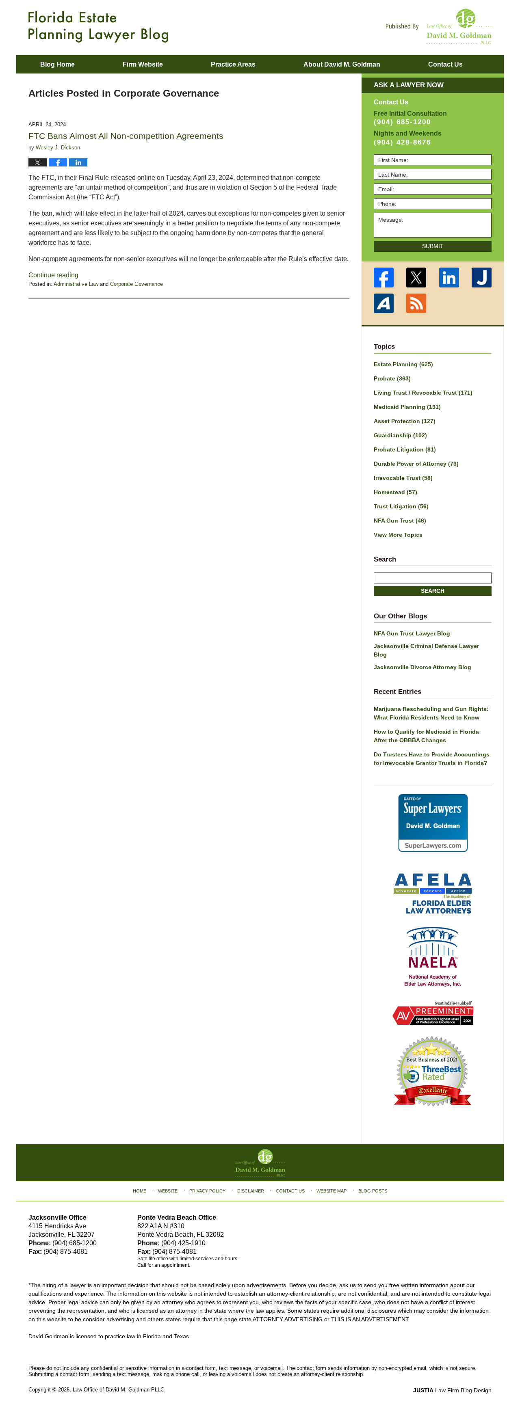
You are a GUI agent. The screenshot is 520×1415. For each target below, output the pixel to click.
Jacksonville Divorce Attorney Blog (422, 667)
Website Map (331, 1190)
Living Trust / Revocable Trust (423, 392)
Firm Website (143, 64)
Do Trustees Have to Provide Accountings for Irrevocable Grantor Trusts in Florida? (432, 758)
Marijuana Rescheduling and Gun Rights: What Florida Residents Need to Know (431, 713)
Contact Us (290, 1190)
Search (432, 591)
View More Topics (398, 534)
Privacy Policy (207, 1190)
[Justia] (482, 277)
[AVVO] (383, 303)
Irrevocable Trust (403, 478)
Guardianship (400, 435)
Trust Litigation (401, 506)
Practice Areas (233, 64)
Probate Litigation (405, 449)
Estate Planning (403, 364)
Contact (445, 64)
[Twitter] (416, 277)
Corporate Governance (136, 284)
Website (168, 1190)
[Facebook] (383, 277)
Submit (433, 246)
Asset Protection (405, 421)
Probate (392, 378)
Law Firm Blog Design (452, 1390)
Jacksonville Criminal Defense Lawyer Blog (426, 650)
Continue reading (53, 275)
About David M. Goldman (341, 64)
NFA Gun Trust (400, 520)
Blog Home (57, 64)
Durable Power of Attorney (416, 463)
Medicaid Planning (407, 407)
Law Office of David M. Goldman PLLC (118, 1390)
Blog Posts (372, 1190)
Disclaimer (250, 1190)
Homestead (395, 492)
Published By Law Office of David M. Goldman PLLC (439, 26)
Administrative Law (76, 284)
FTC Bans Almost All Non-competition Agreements (125, 135)
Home (139, 1190)
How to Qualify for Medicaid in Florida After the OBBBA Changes (426, 735)
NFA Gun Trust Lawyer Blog (412, 633)
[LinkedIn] (449, 277)
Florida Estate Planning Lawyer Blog (98, 27)
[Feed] (416, 303)
